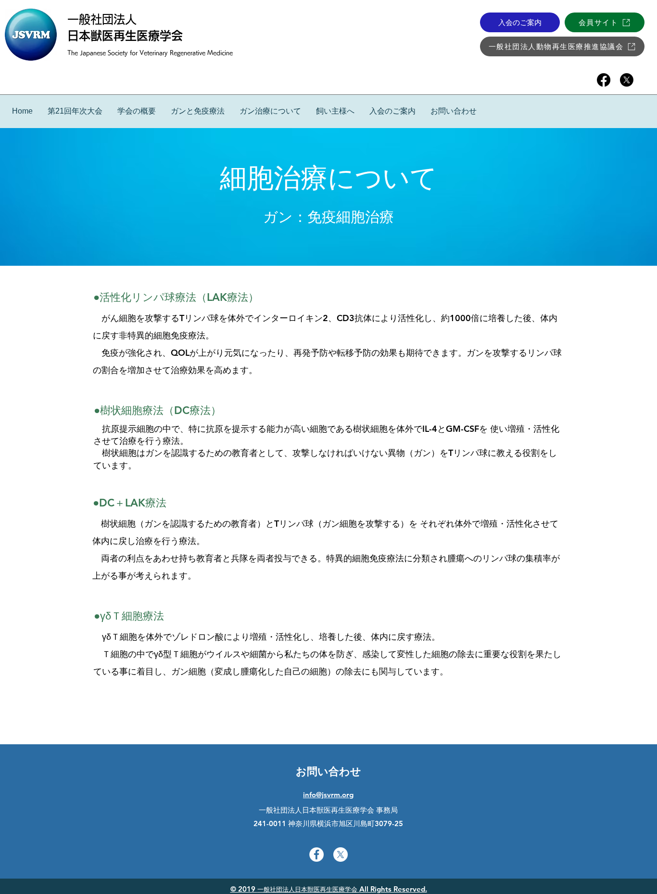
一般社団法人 (102, 19)
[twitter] (626, 80)
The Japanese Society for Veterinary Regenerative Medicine (150, 52)
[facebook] (603, 80)
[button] (197, 111)
